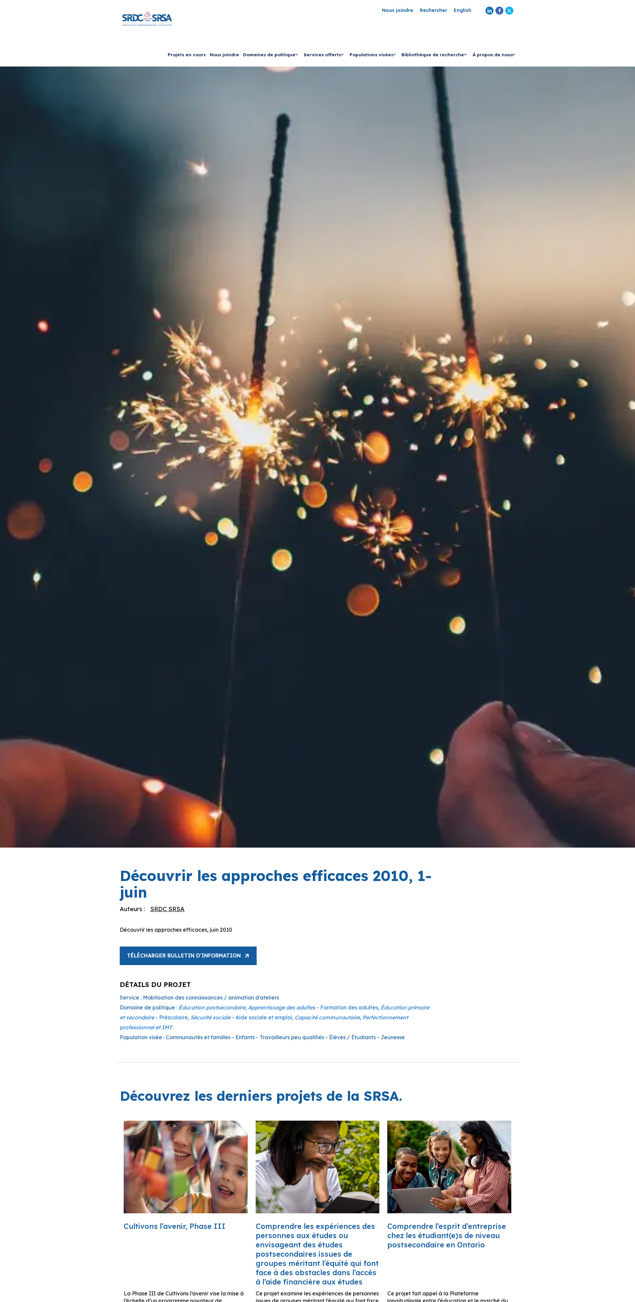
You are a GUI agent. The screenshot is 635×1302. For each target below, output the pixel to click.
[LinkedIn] (489, 11)
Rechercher (433, 10)
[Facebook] (499, 11)
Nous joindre (397, 10)
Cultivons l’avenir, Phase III (175, 1226)
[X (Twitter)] (509, 11)
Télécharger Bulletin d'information (184, 955)
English (462, 10)
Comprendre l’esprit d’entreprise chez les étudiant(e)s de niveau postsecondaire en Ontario (446, 1235)
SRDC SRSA (167, 909)
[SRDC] (147, 18)
